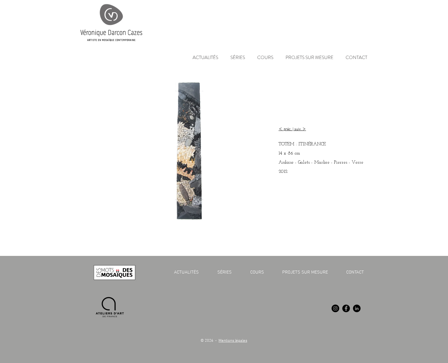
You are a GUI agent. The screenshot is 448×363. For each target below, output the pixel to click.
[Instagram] (335, 308)
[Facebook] (346, 308)
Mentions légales (233, 340)
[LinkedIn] (357, 308)
